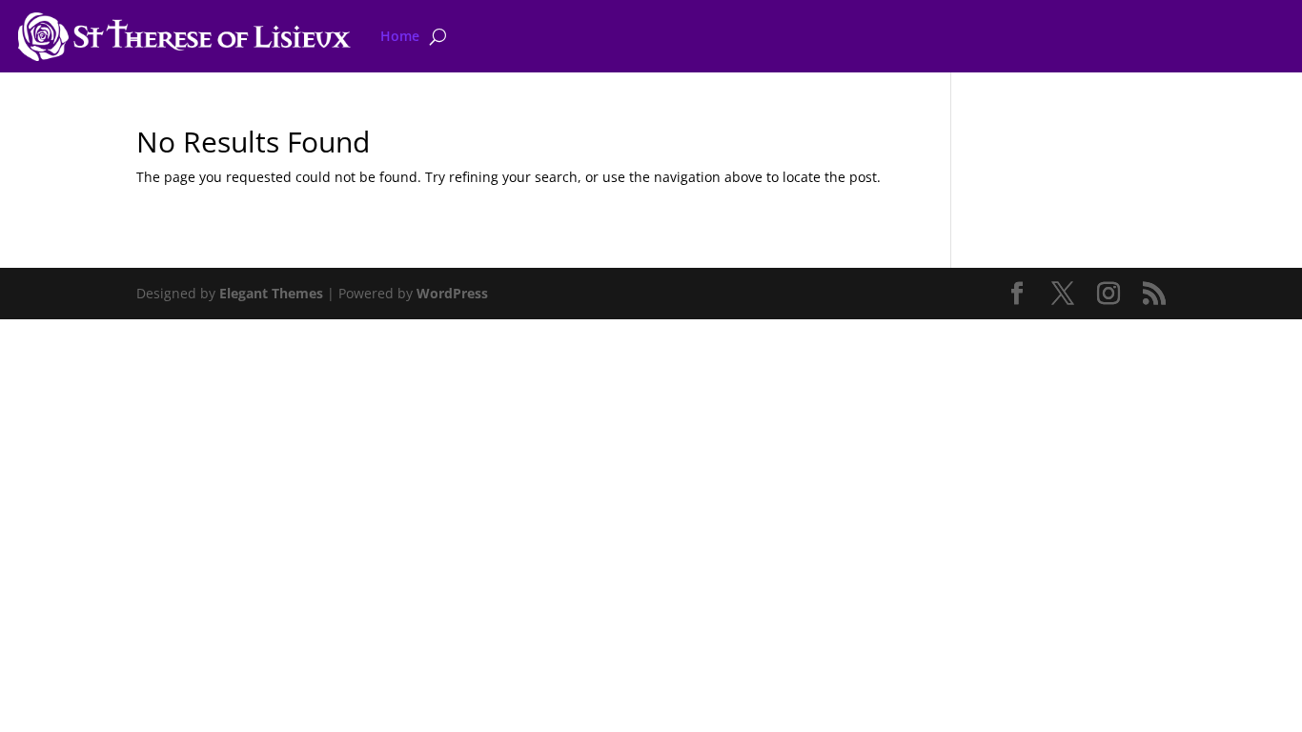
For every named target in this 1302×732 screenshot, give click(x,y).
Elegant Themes (271, 293)
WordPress (452, 293)
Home (399, 36)
